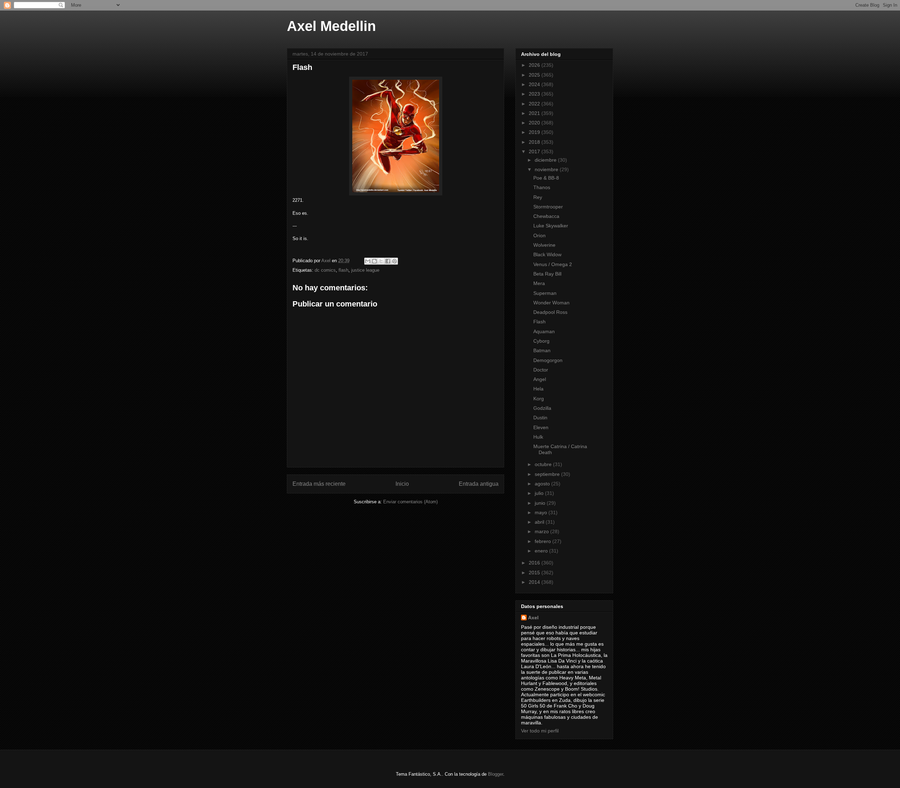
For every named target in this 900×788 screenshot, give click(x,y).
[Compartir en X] (381, 261)
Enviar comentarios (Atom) (410, 501)
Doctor (540, 370)
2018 (535, 142)
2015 (535, 572)
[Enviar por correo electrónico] (367, 261)
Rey (537, 197)
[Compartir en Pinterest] (394, 261)
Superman (545, 293)
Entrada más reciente (319, 484)
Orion (539, 235)
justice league (365, 270)
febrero (543, 541)
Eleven (540, 427)
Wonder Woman (551, 302)
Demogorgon (547, 360)
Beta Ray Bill (547, 274)
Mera (539, 283)
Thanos (541, 187)
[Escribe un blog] (374, 261)
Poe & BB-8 (546, 178)
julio (540, 493)
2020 (535, 122)
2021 (535, 113)
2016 (535, 563)
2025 (535, 75)
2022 (535, 103)
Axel (533, 617)
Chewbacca (546, 216)
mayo (541, 512)
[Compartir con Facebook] (387, 261)
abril (540, 522)
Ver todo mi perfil (540, 731)
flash (343, 270)
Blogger (495, 774)
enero (542, 551)
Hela (538, 389)
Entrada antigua (479, 484)
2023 (535, 94)
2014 (535, 582)
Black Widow (547, 254)
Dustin (540, 417)
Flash (539, 321)
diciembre (546, 160)
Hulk (538, 437)
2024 (535, 84)
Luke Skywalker (550, 225)
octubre (544, 464)
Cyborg (541, 341)
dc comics (325, 270)
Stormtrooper (548, 206)
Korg (538, 398)
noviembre (547, 169)
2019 (535, 132)
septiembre (548, 474)
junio (541, 503)
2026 (535, 65)
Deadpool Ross (550, 312)
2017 (535, 151)
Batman (542, 350)
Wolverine (544, 245)
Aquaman (544, 331)
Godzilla (542, 408)
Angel (539, 379)
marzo (542, 531)
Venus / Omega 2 (552, 264)
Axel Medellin (331, 26)
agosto (543, 483)
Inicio (402, 484)
